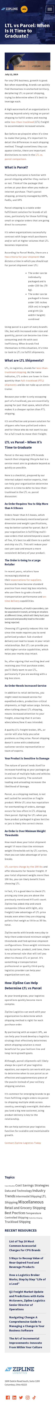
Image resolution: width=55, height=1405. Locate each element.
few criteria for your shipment (22, 256)
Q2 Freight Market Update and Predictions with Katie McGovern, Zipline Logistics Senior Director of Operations (27, 1300)
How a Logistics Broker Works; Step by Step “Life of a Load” (27, 1279)
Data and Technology (18, 1191)
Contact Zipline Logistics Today (23, 1142)
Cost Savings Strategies (32, 1185)
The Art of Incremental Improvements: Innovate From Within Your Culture (25, 1343)
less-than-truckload (22, 121)
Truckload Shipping (18, 1222)
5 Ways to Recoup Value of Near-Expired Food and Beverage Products (26, 1262)
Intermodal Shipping (28, 1196)
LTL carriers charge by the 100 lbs (24, 866)
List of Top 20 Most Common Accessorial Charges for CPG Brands (24, 1245)
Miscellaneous (31, 1202)
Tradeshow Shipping (35, 1218)
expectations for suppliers (26, 579)
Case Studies (10, 1186)
